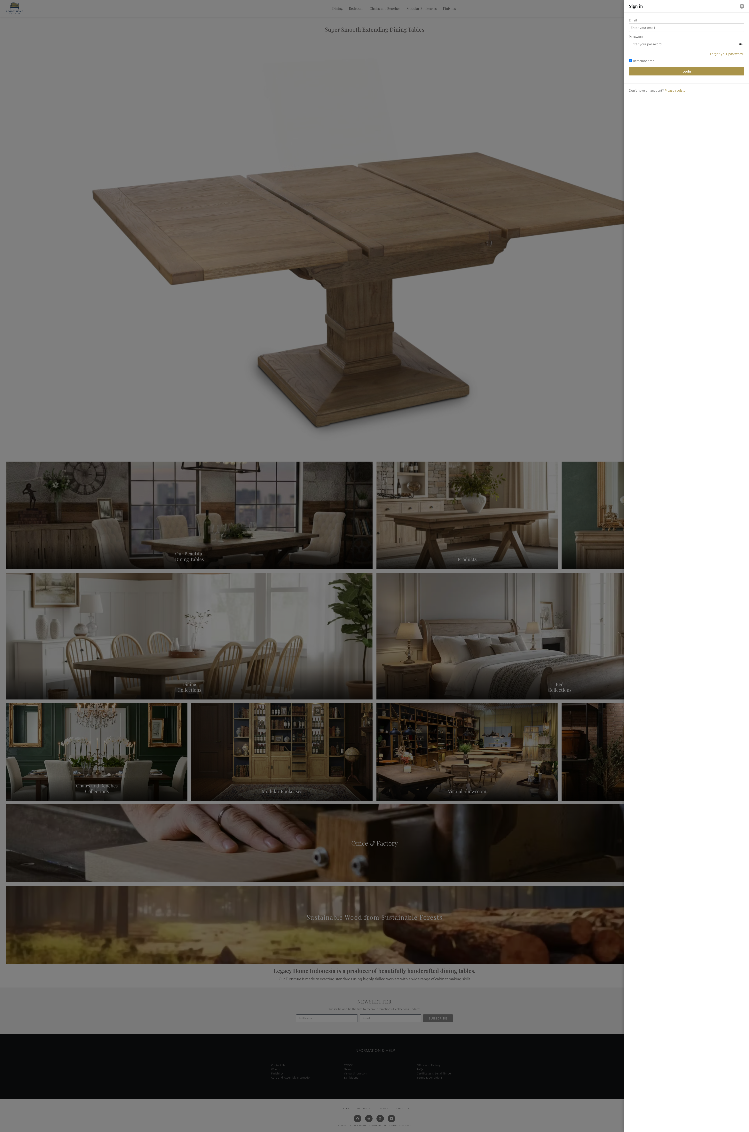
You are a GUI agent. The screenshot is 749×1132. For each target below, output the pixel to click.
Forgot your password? (727, 54)
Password (636, 36)
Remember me (643, 60)
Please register (676, 90)
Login (686, 71)
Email (633, 20)
